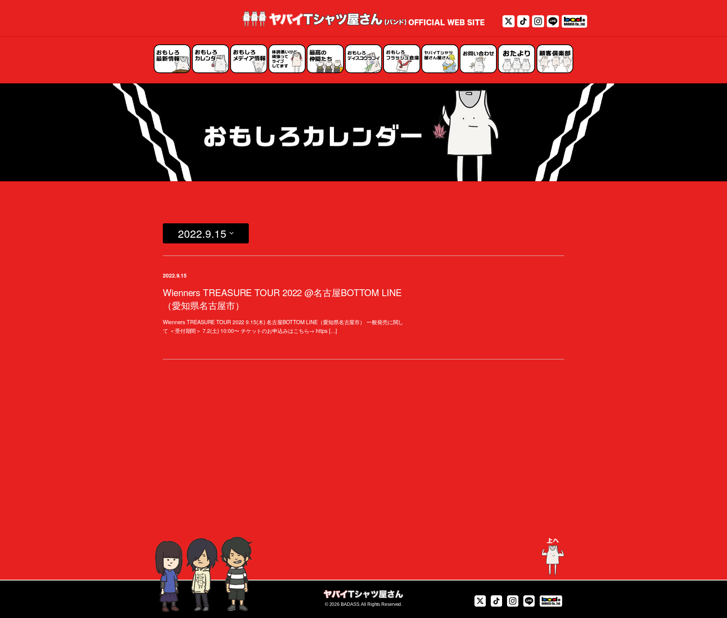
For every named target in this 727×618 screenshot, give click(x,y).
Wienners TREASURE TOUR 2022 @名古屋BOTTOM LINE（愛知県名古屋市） (282, 298)
